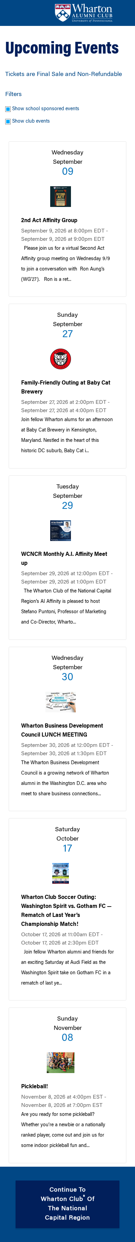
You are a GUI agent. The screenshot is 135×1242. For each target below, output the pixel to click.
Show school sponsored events (45, 109)
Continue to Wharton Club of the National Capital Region (69, 1204)
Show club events (31, 121)
